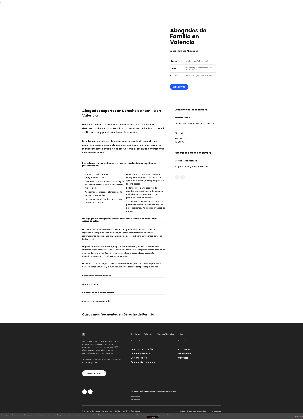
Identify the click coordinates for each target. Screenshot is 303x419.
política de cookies (141, 415)
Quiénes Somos (156, 5)
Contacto (193, 5)
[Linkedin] (182, 177)
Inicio (142, 5)
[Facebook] (177, 177)
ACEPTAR (153, 417)
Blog (182, 5)
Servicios (171, 5)
